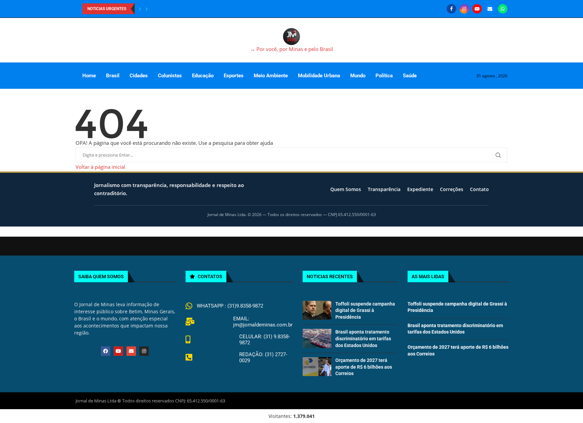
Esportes (234, 76)
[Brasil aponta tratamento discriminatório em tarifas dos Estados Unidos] (317, 338)
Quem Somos (345, 189)
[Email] (490, 9)
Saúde (410, 76)
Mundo (357, 76)
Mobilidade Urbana (319, 76)
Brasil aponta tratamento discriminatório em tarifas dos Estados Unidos (363, 338)
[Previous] (140, 8)
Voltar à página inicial (100, 166)
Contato (479, 189)
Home (89, 76)
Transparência (384, 189)
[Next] (146, 8)
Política (384, 76)
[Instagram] (464, 9)
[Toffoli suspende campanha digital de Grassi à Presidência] (317, 310)
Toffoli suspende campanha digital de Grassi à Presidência (365, 310)
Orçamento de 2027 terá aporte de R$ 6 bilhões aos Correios (363, 367)
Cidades (139, 76)
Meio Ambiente (271, 76)
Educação (203, 76)
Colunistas (170, 76)
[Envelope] (131, 351)
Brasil (112, 76)
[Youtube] (477, 9)
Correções (451, 189)
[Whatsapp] (502, 9)
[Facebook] (451, 9)
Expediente (420, 189)
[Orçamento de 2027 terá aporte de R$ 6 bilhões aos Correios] (317, 366)
